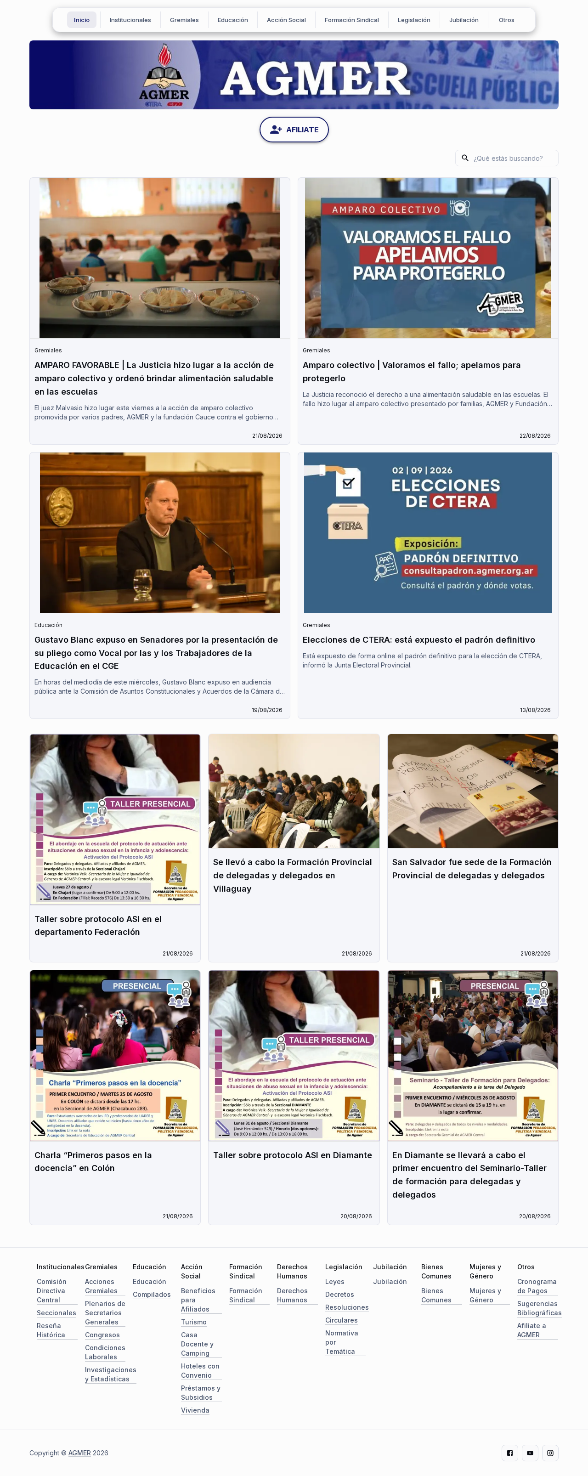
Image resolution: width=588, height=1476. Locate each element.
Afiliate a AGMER (531, 1330)
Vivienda (195, 1410)
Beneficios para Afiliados (198, 1300)
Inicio (82, 19)
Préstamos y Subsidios (200, 1392)
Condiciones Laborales (105, 1352)
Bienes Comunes (436, 1295)
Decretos (339, 1294)
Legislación (414, 19)
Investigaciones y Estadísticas (110, 1374)
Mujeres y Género (485, 1295)
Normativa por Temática (341, 1342)
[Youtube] (530, 1453)
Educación (233, 19)
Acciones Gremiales (101, 1286)
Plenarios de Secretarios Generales (105, 1313)
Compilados (152, 1294)
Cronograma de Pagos (537, 1286)
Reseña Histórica (51, 1330)
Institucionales (130, 19)
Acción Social (286, 19)
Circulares (341, 1320)
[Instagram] (550, 1453)
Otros (506, 19)
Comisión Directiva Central (52, 1291)
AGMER (79, 1453)
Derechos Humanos (292, 1295)
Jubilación (464, 19)
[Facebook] (510, 1453)
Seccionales (56, 1313)
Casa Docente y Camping (197, 1344)
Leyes (335, 1281)
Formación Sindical (352, 19)
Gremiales (184, 19)
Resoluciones (347, 1307)
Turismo (194, 1322)
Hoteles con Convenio (200, 1370)
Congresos (102, 1335)
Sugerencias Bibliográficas (539, 1308)
